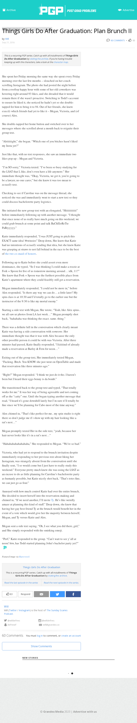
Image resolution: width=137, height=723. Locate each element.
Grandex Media (53, 711)
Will (7, 38)
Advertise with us (85, 711)
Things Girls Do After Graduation (41, 567)
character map (60, 62)
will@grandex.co (51, 624)
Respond (25, 594)
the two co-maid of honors (20, 254)
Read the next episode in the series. (61, 582)
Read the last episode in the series (21, 582)
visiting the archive (39, 58)
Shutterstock (24, 556)
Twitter (13, 610)
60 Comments (117, 40)
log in (40, 635)
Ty (52, 500)
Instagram (24, 610)
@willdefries (14, 620)
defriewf (12, 624)
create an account (71, 635)
